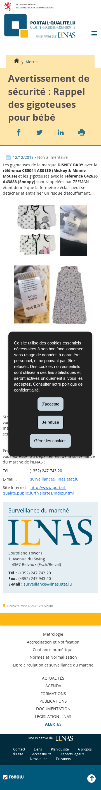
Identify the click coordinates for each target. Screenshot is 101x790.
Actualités (53, 678)
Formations (53, 693)
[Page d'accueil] (16, 61)
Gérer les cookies (50, 440)
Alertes (32, 61)
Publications (53, 701)
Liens (38, 749)
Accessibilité (41, 754)
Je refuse (50, 422)
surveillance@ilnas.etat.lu (54, 479)
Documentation (53, 708)
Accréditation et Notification (53, 642)
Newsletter (38, 758)
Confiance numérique (53, 649)
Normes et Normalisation (53, 657)
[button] (94, 34)
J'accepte (50, 403)
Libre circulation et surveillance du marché (53, 665)
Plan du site (60, 749)
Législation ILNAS (53, 716)
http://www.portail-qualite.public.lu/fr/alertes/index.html (38, 490)
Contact (19, 749)
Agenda (53, 685)
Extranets (63, 758)
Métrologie (53, 634)
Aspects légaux (72, 754)
